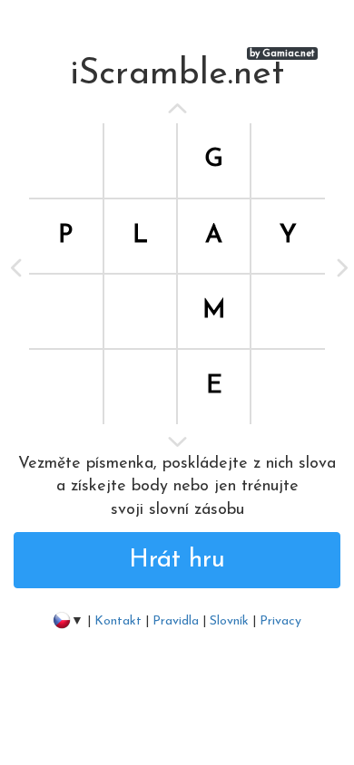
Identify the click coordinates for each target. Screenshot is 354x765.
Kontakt (118, 621)
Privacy (280, 621)
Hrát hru (177, 560)
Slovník (229, 621)
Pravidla (175, 621)
